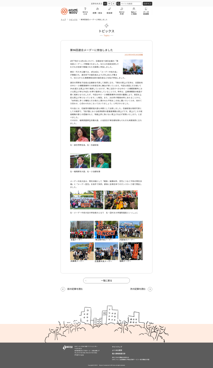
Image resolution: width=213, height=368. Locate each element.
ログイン (147, 3)
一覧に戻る (106, 280)
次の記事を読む (138, 288)
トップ (63, 19)
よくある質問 (117, 350)
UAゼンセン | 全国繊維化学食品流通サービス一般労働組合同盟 (130, 359)
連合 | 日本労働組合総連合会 (120, 357)
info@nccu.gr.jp (79, 355)
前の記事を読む (75, 288)
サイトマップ (117, 346)
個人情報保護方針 (118, 353)
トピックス (73, 19)
